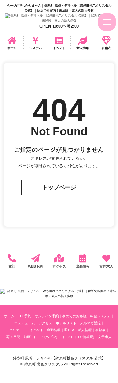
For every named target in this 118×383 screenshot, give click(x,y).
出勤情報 (83, 266)
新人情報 (82, 48)
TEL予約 (24, 316)
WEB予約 (35, 266)
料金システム (100, 316)
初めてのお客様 (74, 316)
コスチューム (24, 323)
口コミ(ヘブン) (45, 337)
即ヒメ (69, 330)
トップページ (59, 187)
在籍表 (106, 48)
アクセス (59, 266)
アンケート (17, 330)
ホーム (12, 48)
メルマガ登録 (90, 323)
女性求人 (106, 266)
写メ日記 (13, 337)
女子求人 (105, 337)
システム (35, 48)
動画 (27, 337)
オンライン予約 (47, 316)
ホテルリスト (66, 323)
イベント (59, 48)
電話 (11, 266)
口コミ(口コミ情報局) (77, 337)
